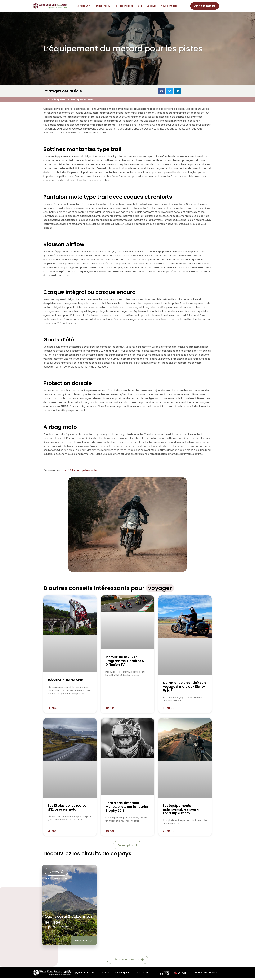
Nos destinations (124, 5)
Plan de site (143, 972)
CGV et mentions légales (115, 972)
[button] (161, 91)
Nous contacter (169, 5)
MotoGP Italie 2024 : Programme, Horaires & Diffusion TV (124, 661)
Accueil (46, 99)
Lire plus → (53, 708)
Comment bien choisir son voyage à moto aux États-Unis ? (184, 686)
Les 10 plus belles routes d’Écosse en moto (67, 807)
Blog (140, 5)
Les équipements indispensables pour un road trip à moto (182, 809)
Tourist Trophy (102, 5)
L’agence (152, 5)
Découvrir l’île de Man (65, 680)
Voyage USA (83, 5)
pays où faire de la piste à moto (78, 470)
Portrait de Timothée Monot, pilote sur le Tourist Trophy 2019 (126, 807)
